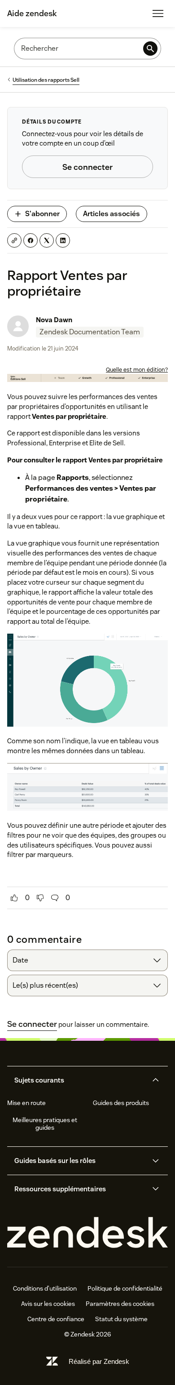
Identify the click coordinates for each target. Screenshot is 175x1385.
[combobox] (87, 960)
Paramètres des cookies (120, 1304)
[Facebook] (30, 240)
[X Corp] (46, 240)
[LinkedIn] (63, 240)
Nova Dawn (54, 319)
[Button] (14, 897)
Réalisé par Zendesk (99, 1361)
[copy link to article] (14, 240)
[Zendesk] (87, 1233)
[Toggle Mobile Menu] (158, 13)
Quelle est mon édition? (137, 369)
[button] (79, 1080)
